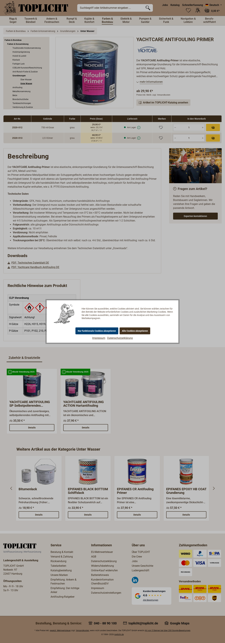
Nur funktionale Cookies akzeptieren (97, 331)
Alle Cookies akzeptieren (135, 331)
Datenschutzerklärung (120, 338)
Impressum (98, 338)
